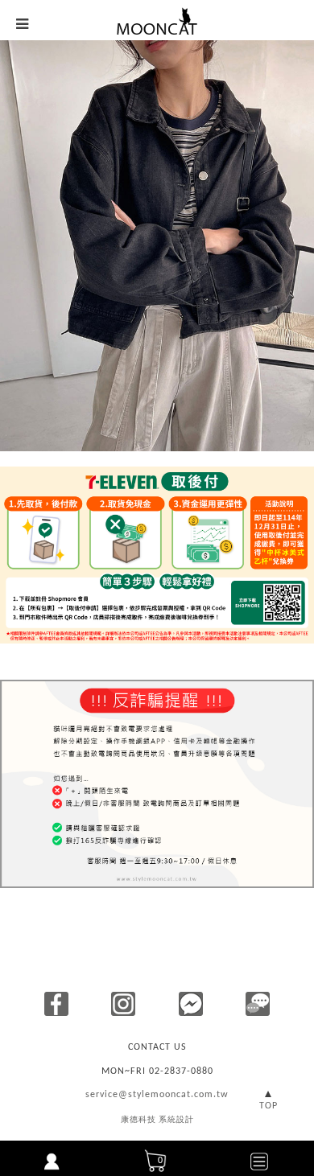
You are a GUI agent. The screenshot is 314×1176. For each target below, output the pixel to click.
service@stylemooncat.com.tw (157, 1095)
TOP (268, 1106)
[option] (157, 245)
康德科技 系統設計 (157, 1120)
